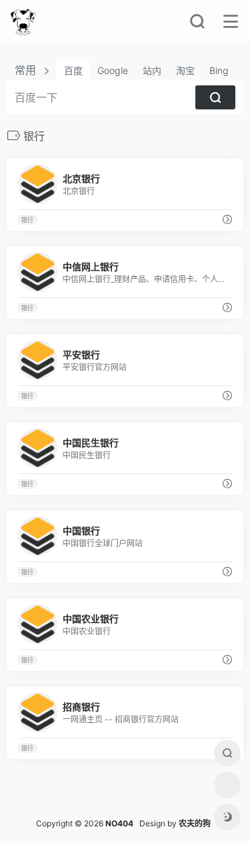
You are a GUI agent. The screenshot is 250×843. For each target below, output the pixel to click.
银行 (27, 219)
